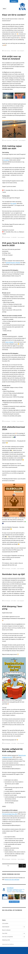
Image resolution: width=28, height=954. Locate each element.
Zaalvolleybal (5, 926)
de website (6, 160)
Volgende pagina (24, 867)
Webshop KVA (6, 940)
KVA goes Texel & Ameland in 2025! (13, 244)
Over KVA (4, 933)
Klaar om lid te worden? (14, 15)
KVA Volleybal (7, 237)
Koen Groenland (7, 140)
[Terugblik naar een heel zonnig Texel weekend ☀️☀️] (11, 896)
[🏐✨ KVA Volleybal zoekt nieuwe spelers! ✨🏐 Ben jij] (23, 896)
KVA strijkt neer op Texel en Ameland (11, 57)
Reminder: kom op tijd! (13, 574)
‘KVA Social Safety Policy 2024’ (9, 814)
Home (4, 920)
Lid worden (5, 923)
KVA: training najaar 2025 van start (12, 147)
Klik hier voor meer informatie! (12, 879)
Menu (4, 8)
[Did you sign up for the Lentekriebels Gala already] (17, 896)
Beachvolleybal (6, 930)
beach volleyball (9, 342)
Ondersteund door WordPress (8, 944)
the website (13, 203)
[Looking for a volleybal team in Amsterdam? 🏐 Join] (5, 896)
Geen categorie (20, 50)
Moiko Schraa (7, 50)
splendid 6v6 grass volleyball (13, 262)
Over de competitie (7, 936)
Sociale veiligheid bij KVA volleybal (12, 750)
